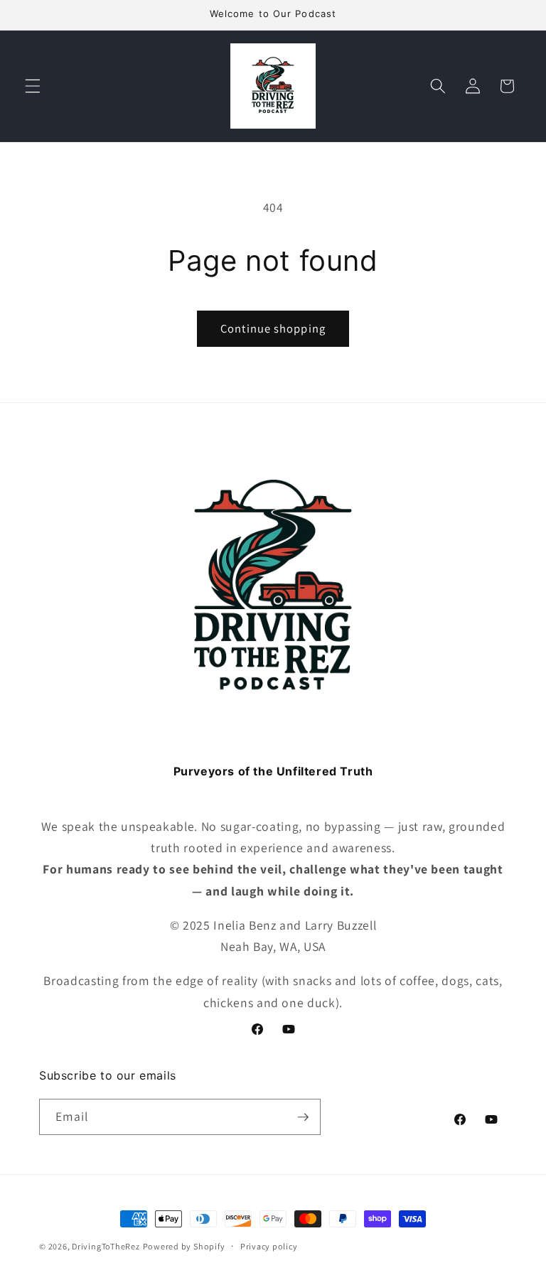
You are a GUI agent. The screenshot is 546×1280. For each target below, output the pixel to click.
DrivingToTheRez (106, 1246)
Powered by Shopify (184, 1246)
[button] (33, 86)
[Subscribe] (303, 1117)
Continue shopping (273, 328)
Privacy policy (269, 1246)
